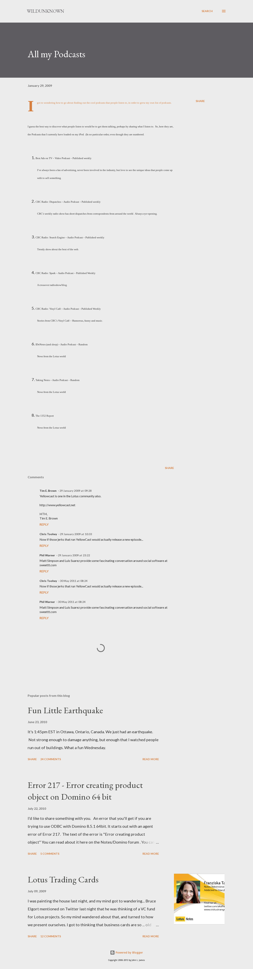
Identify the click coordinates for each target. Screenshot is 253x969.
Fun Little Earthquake (65, 710)
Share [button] (200, 101)
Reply (44, 524)
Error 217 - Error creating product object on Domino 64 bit (85, 790)
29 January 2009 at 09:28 (75, 490)
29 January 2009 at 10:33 (76, 534)
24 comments (50, 759)
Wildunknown (45, 11)
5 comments (49, 853)
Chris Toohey (48, 534)
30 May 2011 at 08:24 (73, 580)
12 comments (50, 936)
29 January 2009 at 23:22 (74, 555)
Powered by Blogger (129, 952)
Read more (151, 759)
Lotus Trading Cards (63, 879)
